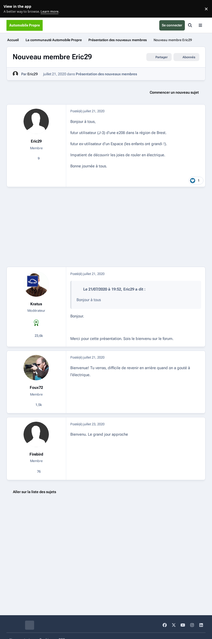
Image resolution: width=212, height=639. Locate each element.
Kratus (36, 304)
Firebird (36, 454)
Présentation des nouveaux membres (106, 74)
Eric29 (32, 74)
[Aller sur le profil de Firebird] (36, 434)
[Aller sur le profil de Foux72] (36, 367)
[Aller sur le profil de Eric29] (15, 74)
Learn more (10, 8)
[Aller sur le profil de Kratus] (36, 284)
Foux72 (36, 387)
